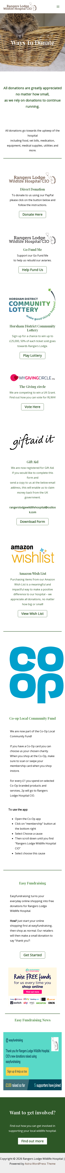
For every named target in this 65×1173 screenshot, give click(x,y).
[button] (32, 214)
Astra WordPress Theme (40, 1164)
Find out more (32, 1141)
